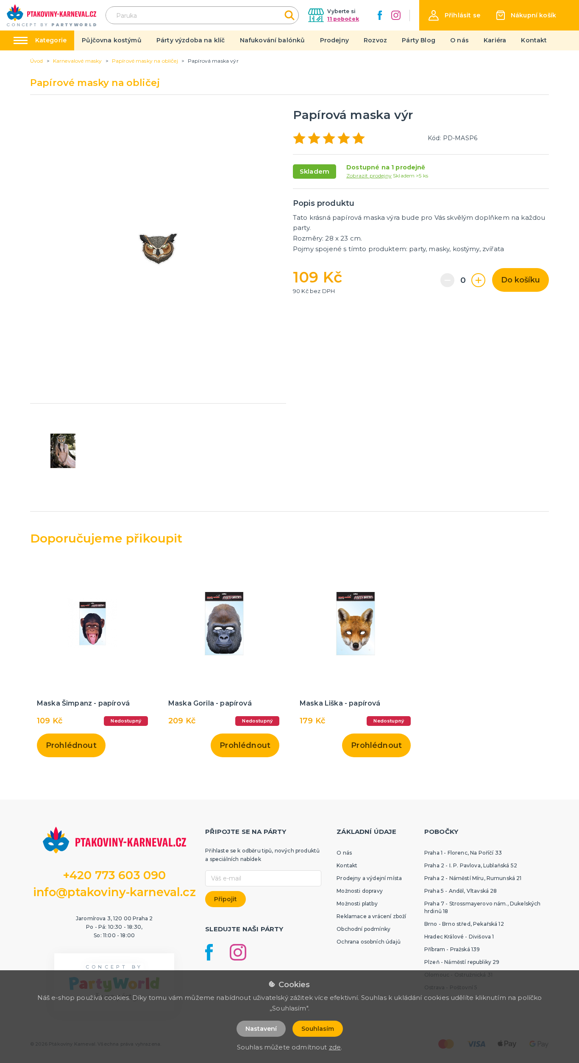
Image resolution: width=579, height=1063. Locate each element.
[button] (454, 15)
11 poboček (343, 19)
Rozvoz (375, 40)
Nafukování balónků (272, 40)
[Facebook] (379, 15)
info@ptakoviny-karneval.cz (114, 892)
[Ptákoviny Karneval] (51, 15)
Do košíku (520, 280)
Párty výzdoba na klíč (190, 40)
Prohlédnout (71, 745)
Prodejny (334, 40)
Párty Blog (418, 40)
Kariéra (495, 40)
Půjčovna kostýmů (112, 40)
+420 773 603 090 (114, 875)
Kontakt (534, 40)
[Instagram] (396, 15)
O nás (459, 40)
